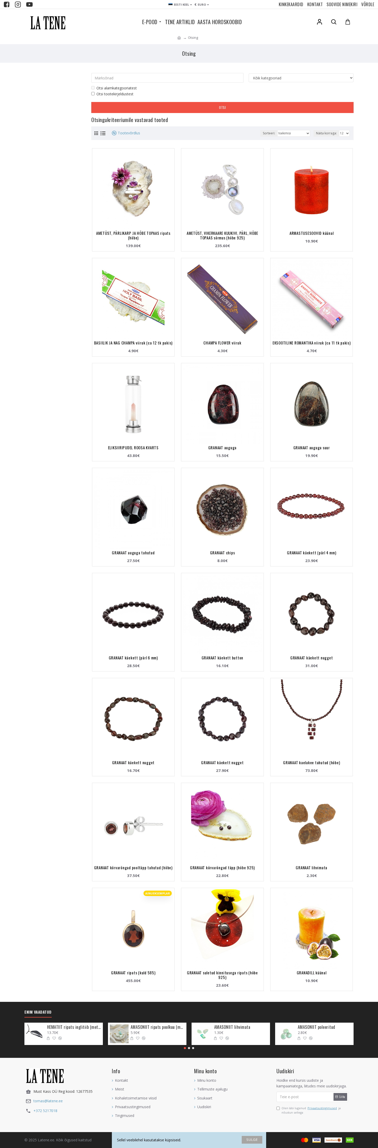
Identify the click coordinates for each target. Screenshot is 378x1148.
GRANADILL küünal (312, 972)
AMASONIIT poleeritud (316, 1027)
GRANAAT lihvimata (311, 867)
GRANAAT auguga (222, 447)
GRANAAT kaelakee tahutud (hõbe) (311, 762)
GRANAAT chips (222, 552)
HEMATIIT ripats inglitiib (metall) (74, 1027)
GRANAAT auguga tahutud (133, 552)
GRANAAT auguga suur (311, 447)
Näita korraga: (326, 133)
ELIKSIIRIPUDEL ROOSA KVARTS (133, 447)
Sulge (252, 1139)
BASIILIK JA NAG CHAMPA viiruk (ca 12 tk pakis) (133, 342)
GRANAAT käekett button (223, 657)
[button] (185, 1048)
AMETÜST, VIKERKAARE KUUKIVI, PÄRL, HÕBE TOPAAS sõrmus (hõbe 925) (222, 235)
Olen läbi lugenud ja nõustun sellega (311, 1110)
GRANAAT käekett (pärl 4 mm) (311, 552)
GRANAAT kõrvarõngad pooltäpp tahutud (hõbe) (133, 867)
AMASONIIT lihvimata (232, 1027)
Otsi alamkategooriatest (116, 88)
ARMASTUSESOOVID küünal (312, 233)
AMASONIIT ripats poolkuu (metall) (158, 1027)
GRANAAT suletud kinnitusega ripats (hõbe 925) (222, 974)
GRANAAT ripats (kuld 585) (133, 972)
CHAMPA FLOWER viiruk (222, 342)
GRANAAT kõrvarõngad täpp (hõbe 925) (222, 867)
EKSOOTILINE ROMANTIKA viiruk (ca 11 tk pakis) (312, 342)
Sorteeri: (269, 133)
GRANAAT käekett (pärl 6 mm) (133, 657)
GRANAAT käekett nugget (311, 657)
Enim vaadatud (38, 1012)
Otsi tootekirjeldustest (114, 93)
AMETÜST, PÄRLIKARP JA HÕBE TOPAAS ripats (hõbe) (133, 235)
